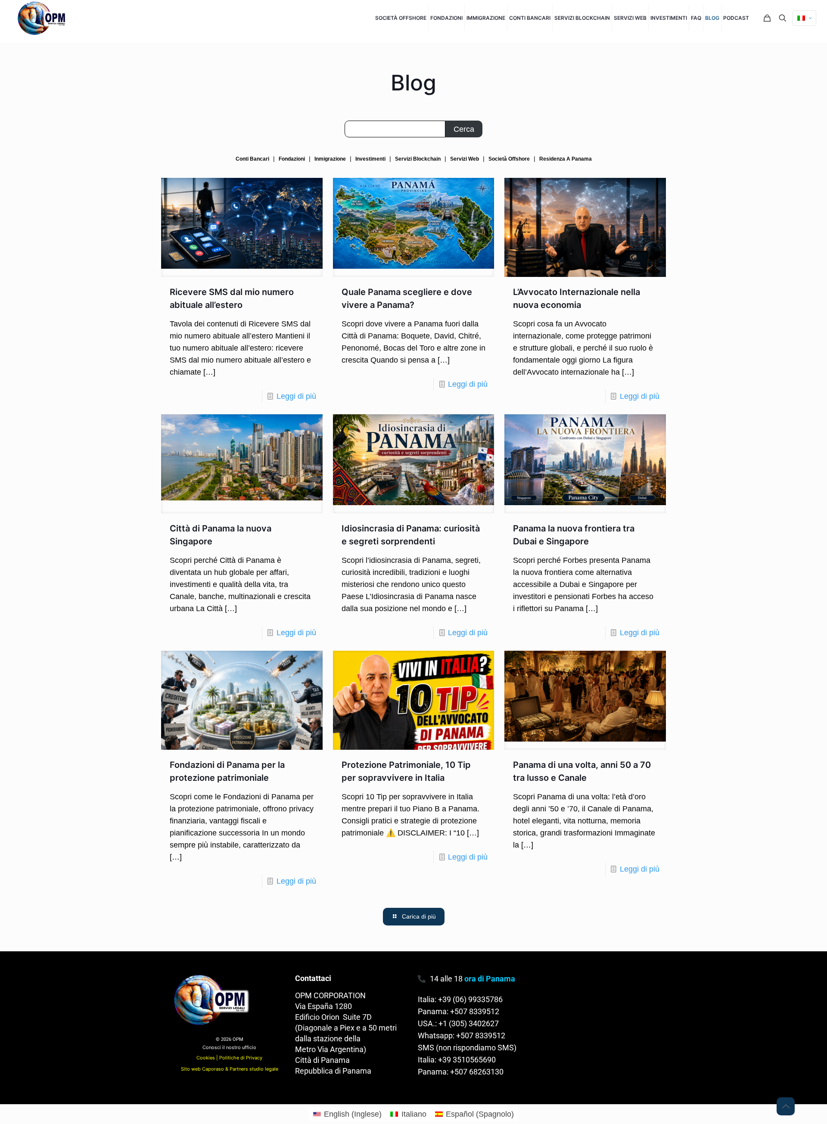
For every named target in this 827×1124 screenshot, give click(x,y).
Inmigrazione (330, 159)
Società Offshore (509, 159)
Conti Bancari (252, 159)
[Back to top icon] (786, 1106)
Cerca (464, 129)
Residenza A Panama (565, 159)
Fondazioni (292, 159)
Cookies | (207, 1058)
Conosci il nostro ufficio (229, 1047)
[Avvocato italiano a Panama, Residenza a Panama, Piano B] (42, 18)
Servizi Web (464, 159)
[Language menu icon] (804, 18)
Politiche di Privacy (240, 1058)
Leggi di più (296, 396)
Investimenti (370, 159)
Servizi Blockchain (418, 159)
